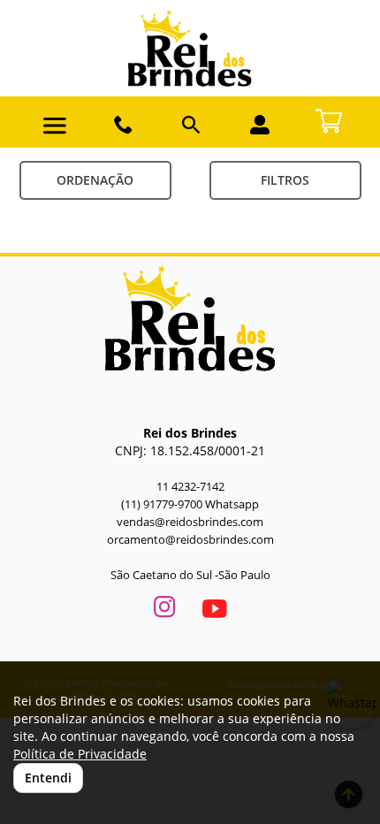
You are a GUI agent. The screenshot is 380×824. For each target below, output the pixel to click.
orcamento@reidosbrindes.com (190, 539)
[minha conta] (260, 124)
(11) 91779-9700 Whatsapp (190, 504)
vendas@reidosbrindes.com (190, 522)
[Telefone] (123, 125)
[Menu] (54, 126)
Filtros (285, 180)
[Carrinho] (328, 119)
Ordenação (95, 180)
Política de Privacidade (80, 753)
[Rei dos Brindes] (190, 48)
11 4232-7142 (190, 486)
